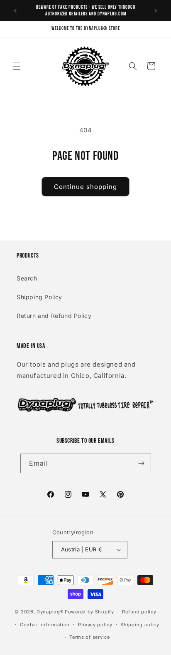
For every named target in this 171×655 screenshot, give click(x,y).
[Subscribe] (141, 463)
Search (27, 278)
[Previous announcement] (15, 11)
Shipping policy (139, 625)
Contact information (45, 625)
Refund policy (139, 612)
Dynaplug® (50, 612)
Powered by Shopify (89, 612)
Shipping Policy (39, 296)
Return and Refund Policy (54, 315)
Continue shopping (85, 187)
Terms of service (89, 637)
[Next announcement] (156, 11)
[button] (16, 66)
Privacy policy (95, 625)
